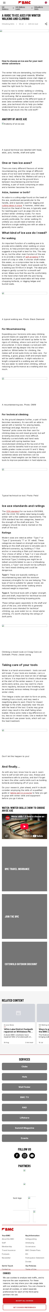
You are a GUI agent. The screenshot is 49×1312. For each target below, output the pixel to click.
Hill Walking (5, 8)
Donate (28, 1262)
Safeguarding (31, 1239)
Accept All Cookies (24, 1301)
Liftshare (24, 1117)
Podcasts (5, 1254)
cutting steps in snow (12, 205)
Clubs (24, 1066)
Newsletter (6, 1258)
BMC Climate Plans (32, 1250)
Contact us (6, 1269)
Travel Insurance (8, 1250)
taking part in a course (21, 793)
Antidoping (29, 1243)
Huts (24, 1077)
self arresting (32, 257)
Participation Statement (34, 1258)
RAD (24, 1107)
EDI (26, 1254)
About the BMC (8, 1239)
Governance (30, 1246)
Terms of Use (30, 1269)
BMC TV (24, 1097)
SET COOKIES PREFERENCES (24, 1307)
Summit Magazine (24, 1128)
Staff (4, 1243)
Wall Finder (24, 1087)
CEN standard (12, 511)
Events (24, 1138)
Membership (7, 1246)
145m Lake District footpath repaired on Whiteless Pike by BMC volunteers (18, 1030)
